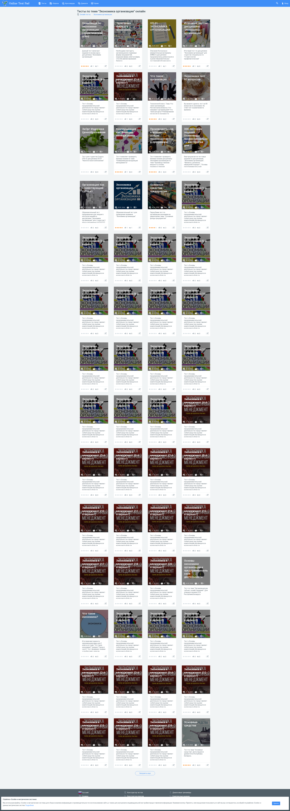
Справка (85, 796)
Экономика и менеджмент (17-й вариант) (93, 564)
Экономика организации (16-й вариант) (161, 349)
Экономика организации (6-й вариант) (195, 241)
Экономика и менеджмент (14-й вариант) (161, 511)
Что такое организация (158, 78)
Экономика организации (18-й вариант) (93, 402)
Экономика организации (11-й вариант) (93, 349)
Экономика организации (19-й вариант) (127, 402)
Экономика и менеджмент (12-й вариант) (195, 672)
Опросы (56, 3)
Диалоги (84, 3)
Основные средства (190, 724)
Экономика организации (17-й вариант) (195, 349)
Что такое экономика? (90, 615)
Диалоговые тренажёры (182, 792)
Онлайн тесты (85, 14)
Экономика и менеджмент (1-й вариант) (127, 79)
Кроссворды (70, 3)
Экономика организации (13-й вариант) (161, 617)
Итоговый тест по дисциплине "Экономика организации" (196, 28)
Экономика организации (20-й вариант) (161, 402)
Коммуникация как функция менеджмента (126, 132)
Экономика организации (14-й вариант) (195, 617)
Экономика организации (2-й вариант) (93, 241)
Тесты (43, 3)
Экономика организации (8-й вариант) (127, 294)
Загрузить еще (145, 773)
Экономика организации (102, 14)
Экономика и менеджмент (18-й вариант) (127, 564)
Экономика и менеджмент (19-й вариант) (161, 725)
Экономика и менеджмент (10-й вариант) (93, 511)
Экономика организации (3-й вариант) (127, 241)
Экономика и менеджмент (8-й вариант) (195, 455)
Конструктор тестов (135, 792)
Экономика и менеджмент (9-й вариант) (161, 672)
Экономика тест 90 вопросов (194, 78)
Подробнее (29, 805)
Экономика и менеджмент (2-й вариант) (93, 672)
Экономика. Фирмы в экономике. (124, 26)
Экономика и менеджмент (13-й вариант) (93, 725)
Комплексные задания (181, 796)
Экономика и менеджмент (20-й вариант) (161, 564)
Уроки (96, 3)
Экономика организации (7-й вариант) (93, 294)
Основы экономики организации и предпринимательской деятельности (196, 569)
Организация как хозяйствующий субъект (93, 188)
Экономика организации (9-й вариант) (161, 294)
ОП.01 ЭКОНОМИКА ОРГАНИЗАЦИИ (160, 26)
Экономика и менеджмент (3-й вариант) (127, 672)
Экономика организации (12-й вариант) (127, 617)
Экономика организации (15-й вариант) (127, 349)
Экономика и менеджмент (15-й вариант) (195, 511)
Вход (286, 3)
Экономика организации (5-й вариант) (161, 241)
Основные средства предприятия (158, 188)
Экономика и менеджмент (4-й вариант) (195, 402)
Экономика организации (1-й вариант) (195, 188)
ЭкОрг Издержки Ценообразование (94, 130)
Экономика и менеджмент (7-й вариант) (161, 455)
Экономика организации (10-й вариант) (195, 294)
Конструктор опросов (135, 796)
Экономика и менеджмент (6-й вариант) (127, 455)
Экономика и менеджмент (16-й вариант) (127, 725)
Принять (276, 803)
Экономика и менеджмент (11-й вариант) (127, 511)
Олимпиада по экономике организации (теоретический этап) (92, 30)
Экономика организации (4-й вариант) (93, 79)
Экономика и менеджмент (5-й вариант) (93, 455)
